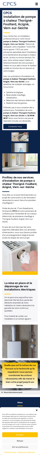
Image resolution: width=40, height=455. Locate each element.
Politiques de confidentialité (26, 452)
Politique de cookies (10, 452)
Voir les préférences (20, 447)
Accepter (20, 435)
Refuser (20, 441)
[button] (37, 410)
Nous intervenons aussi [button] (13, 392)
